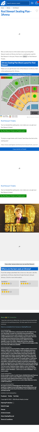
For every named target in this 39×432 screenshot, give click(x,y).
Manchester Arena (5, 338)
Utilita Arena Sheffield (14, 344)
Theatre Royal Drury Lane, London (15, 380)
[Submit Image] (32, 3)
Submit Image (5, 406)
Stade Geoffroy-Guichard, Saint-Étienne (28, 363)
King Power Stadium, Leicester (12, 355)
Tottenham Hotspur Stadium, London (19, 366)
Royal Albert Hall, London (7, 388)
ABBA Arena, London (14, 331)
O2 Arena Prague (11, 339)
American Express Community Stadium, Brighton (13, 348)
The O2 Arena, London (16, 343)
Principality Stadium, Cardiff (27, 358)
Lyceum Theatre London (28, 376)
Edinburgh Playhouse (32, 375)
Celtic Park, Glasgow (14, 350)
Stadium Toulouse (19, 364)
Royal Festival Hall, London (20, 388)
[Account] (36, 3)
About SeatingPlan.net (7, 416)
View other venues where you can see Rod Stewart (19, 264)
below (25, 56)
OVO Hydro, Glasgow (15, 341)
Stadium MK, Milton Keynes (8, 364)
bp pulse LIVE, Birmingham (26, 331)
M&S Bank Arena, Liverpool (12, 336)
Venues (3, 409)
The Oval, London (5, 366)
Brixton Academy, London (7, 375)
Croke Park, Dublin (5, 352)
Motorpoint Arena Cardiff (16, 338)
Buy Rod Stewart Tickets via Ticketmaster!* (13, 131)
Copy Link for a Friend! (19, 149)
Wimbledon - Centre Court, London (18, 369)
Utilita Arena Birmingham (28, 343)
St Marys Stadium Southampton (21, 361)
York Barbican (8, 381)
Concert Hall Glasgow (17, 387)
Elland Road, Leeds (30, 352)
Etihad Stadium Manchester (21, 353)
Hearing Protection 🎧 (7, 402)
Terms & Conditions (7, 419)
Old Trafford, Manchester (27, 356)
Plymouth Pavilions (5, 343)
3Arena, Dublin (5, 331)
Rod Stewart (16, 8)
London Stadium (5, 356)
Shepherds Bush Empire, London (19, 378)
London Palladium (17, 376)
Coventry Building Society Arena (27, 350)
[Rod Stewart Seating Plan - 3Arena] (37, 11)
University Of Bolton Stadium (12, 368)
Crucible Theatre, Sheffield (20, 375)
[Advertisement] (19, 34)
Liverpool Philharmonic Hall (29, 387)
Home (2, 8)
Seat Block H (4, 290)
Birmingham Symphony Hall (8, 385)
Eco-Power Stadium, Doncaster (18, 352)
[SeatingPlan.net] (3, 3)
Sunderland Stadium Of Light (31, 364)
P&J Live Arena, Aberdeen (27, 341)
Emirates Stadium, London (7, 353)
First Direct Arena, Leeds (11, 335)
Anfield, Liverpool (29, 348)
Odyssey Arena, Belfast (21, 339)
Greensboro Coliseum (23, 335)
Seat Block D (4, 281)
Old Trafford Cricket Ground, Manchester (18, 357)
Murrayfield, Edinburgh (15, 356)
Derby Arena (22, 333)
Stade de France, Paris (12, 363)
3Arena (8, 8)
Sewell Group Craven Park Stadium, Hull (21, 360)
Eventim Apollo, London (7, 376)
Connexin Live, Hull (14, 333)
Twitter (10, 396)
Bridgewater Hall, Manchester (22, 385)
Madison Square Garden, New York (27, 336)
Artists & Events (5, 412)
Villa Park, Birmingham (25, 368)
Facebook (4, 396)
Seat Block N (23, 281)
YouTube (15, 396)
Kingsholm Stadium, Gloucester (28, 355)
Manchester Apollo (5, 378)
